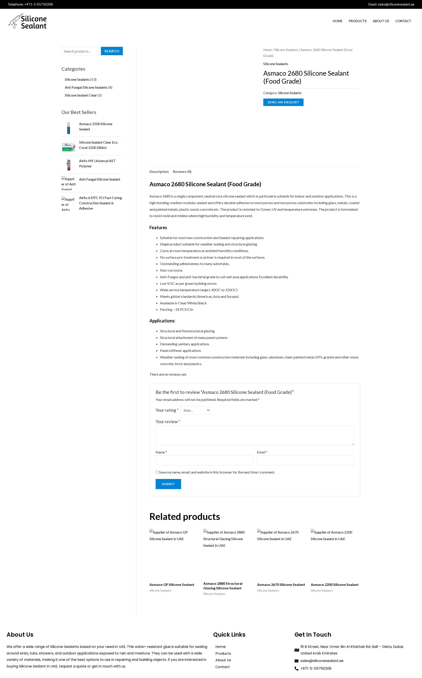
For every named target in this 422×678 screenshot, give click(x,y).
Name (161, 452)
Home (337, 21)
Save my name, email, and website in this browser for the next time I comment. (217, 472)
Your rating (167, 410)
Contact (403, 21)
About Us (381, 21)
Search (111, 51)
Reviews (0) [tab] (182, 171)
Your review (168, 421)
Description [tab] (159, 171)
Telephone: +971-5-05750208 (30, 4)
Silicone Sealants (286, 50)
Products (357, 21)
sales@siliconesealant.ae (396, 4)
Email (262, 452)
